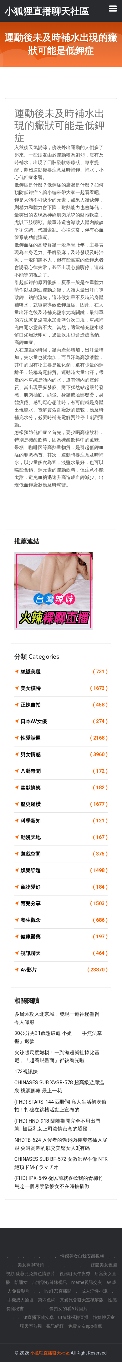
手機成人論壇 (20, 1299)
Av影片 (64, 970)
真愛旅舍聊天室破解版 (82, 1299)
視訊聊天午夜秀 (74, 1273)
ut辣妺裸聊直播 (73, 1317)
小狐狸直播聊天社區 (50, 1352)
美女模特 (64, 688)
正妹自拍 (64, 705)
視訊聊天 (64, 953)
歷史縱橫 (64, 804)
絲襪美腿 (64, 672)
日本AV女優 (64, 721)
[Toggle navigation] (113, 8)
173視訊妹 (26, 1072)
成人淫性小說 (94, 1291)
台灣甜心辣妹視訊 (49, 1282)
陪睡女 (21, 1282)
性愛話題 (64, 738)
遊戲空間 (64, 854)
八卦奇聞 (64, 771)
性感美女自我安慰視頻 (82, 1256)
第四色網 (46, 1299)
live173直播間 (58, 1291)
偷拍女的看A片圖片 (68, 1308)
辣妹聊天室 (104, 1317)
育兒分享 (64, 903)
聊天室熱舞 (31, 1326)
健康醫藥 (64, 937)
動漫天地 (64, 837)
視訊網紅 (55, 1326)
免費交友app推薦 (85, 1326)
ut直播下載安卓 (38, 1317)
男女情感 (64, 754)
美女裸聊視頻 (31, 1264)
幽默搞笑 (64, 788)
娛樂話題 (64, 870)
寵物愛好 (64, 887)
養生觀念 (64, 920)
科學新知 (64, 821)
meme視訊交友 (86, 1282)
